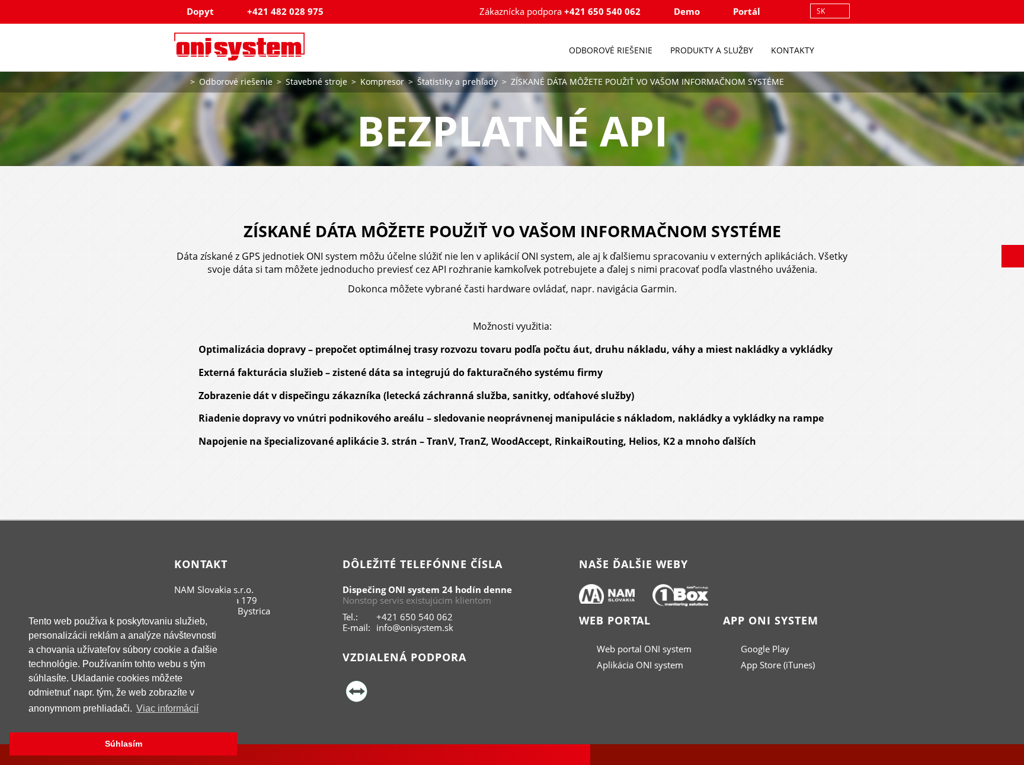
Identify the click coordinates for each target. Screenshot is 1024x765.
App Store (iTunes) (776, 665)
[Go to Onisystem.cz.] (180, 80)
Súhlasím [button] (123, 743)
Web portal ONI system (643, 649)
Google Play (763, 649)
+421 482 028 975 (285, 11)
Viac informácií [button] (167, 708)
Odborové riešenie (610, 50)
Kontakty (792, 50)
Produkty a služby (711, 50)
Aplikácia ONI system (638, 665)
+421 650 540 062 (602, 11)
